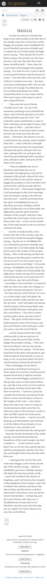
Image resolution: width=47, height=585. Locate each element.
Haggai (23, 15)
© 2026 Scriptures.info (14, 577)
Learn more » (25, 546)
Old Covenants (12, 15)
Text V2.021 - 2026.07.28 (33, 577)
